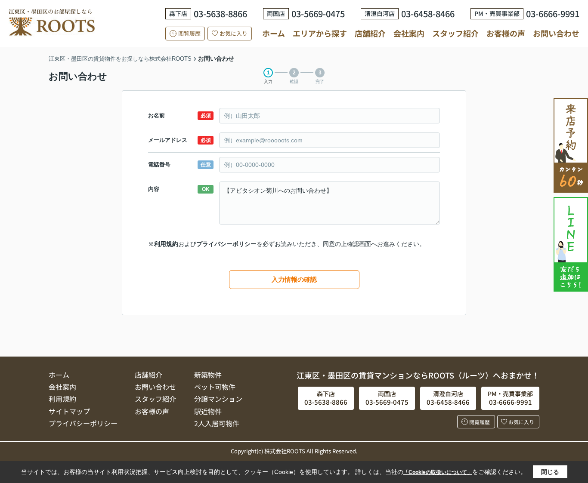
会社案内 (408, 33)
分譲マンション (218, 399)
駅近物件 (208, 411)
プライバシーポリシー (226, 243)
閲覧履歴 (189, 33)
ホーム (273, 33)
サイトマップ (69, 411)
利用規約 (166, 243)
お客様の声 (505, 33)
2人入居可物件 (216, 423)
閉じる (550, 471)
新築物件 (208, 374)
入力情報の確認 (294, 279)
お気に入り (234, 33)
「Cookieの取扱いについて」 (437, 472)
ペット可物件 (214, 386)
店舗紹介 (370, 33)
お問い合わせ (556, 33)
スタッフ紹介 (455, 33)
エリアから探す (320, 33)
